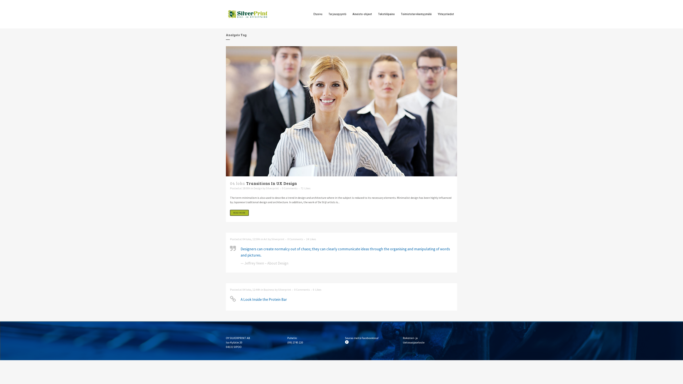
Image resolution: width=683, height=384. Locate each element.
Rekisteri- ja (410, 338)
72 (306, 188)
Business (269, 289)
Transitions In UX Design (271, 183)
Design (258, 188)
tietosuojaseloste (414, 342)
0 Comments (290, 188)
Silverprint (272, 188)
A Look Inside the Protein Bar (264, 299)
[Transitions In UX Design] (341, 111)
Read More (239, 212)
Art (266, 239)
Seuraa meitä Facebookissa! (361, 338)
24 (311, 239)
